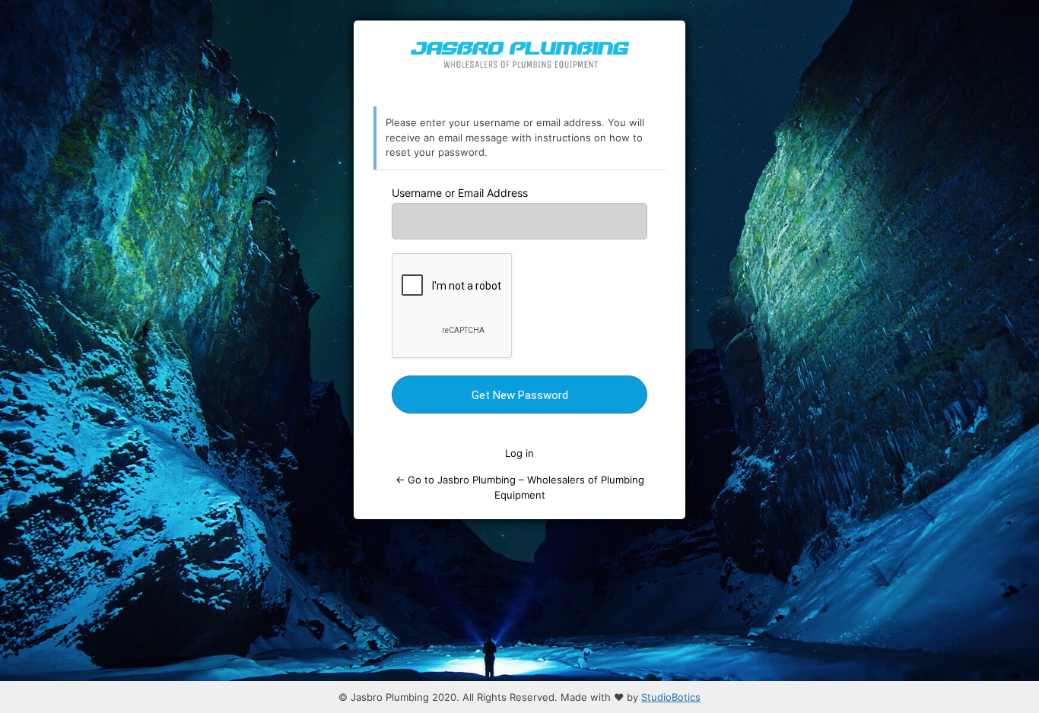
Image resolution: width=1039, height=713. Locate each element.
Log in (519, 453)
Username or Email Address (460, 192)
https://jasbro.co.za (520, 63)
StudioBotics (671, 697)
